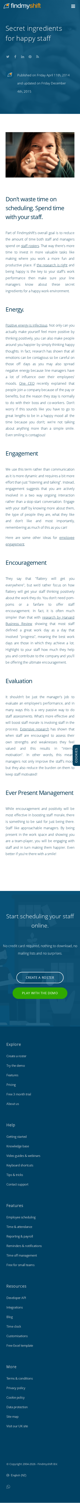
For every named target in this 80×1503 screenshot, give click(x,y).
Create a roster (40, 977)
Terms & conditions (19, 1378)
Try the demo (15, 1065)
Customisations (17, 1336)
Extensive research (34, 729)
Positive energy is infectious (26, 325)
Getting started (16, 1136)
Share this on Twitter (7, 56)
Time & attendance (19, 1227)
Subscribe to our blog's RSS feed (37, 56)
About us (12, 1104)
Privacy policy (15, 1388)
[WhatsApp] (8, 1486)
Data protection (17, 1407)
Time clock (13, 1326)
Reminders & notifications (24, 1246)
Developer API (16, 1298)
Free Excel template (19, 1345)
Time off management (21, 1255)
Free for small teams (20, 1265)
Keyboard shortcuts (19, 1165)
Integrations (14, 1307)
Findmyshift (14, 1452)
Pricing (11, 1084)
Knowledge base (17, 1146)
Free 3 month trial (18, 1094)
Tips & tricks (14, 1175)
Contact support (17, 1184)
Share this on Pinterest (30, 56)
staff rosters (30, 245)
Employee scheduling (21, 1217)
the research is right (52, 265)
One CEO (27, 383)
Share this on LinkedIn (22, 56)
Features (12, 1075)
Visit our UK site (17, 1426)
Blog (9, 1317)
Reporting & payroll (19, 1236)
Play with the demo (40, 993)
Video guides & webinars (23, 1155)
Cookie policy (15, 1397)
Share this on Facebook (15, 56)
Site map (12, 1416)
